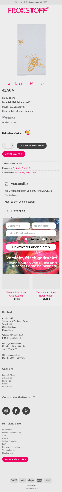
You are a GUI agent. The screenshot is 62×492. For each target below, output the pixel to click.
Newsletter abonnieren (31, 247)
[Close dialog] (56, 221)
